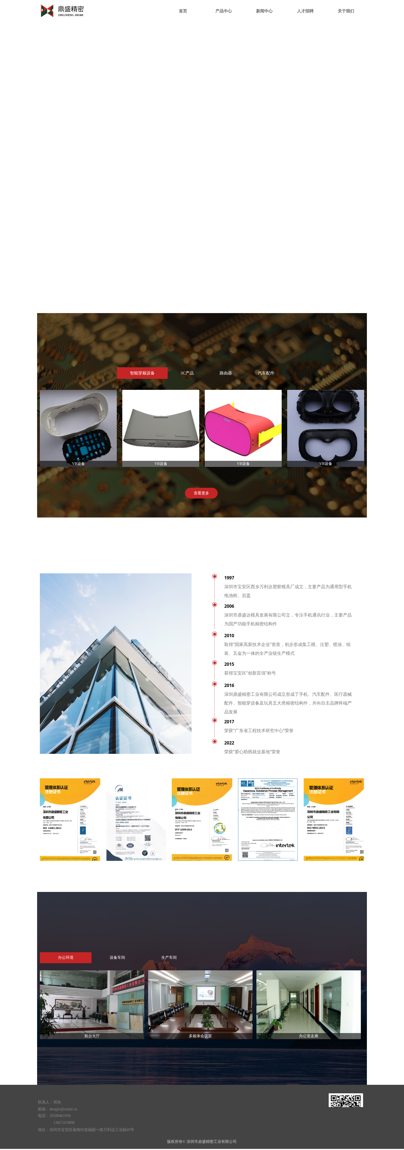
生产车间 (169, 957)
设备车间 (117, 957)
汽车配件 (266, 373)
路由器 (226, 373)
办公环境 (65, 957)
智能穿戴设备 (142, 373)
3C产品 (187, 373)
